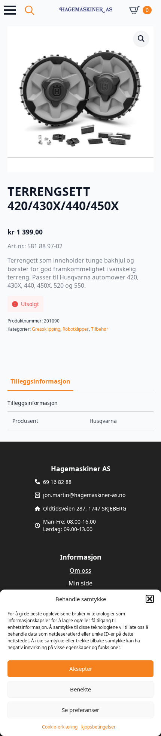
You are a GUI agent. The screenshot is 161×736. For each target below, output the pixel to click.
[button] (150, 599)
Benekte (80, 689)
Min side (80, 583)
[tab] (40, 381)
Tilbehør (99, 329)
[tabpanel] (80, 415)
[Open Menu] (10, 10)
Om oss (80, 570)
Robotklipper (76, 329)
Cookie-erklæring (60, 727)
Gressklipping (46, 329)
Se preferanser (80, 710)
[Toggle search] (29, 10)
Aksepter (80, 668)
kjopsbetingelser (98, 727)
